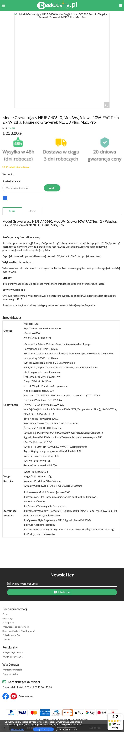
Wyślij (52, 187)
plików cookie (17, 729)
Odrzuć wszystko (66, 729)
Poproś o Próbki (10, 674)
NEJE (12, 128)
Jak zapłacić (8, 622)
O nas (5, 614)
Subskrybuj (63, 591)
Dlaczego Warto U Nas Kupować (18, 631)
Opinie (32, 210)
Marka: (8, 128)
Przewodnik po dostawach (15, 627)
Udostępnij (5, 199)
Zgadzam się (43, 729)
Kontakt (6, 639)
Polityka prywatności (12, 652)
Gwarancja (7, 618)
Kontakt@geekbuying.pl (24, 681)
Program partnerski (12, 669)
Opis (12, 210)
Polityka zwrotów (11, 635)
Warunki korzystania (12, 656)
